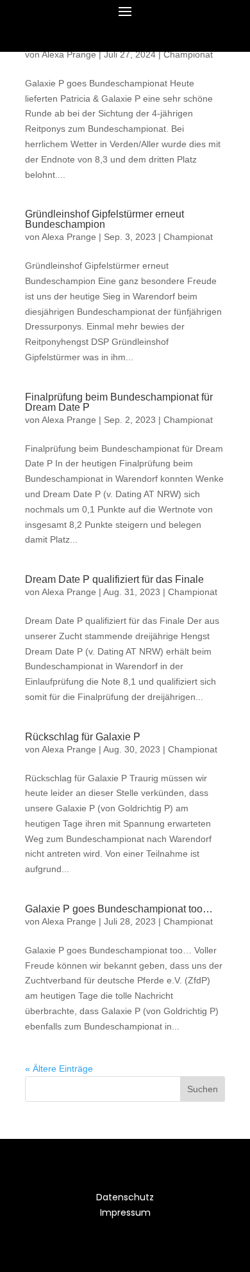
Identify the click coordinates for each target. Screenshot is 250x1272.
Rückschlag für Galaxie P (82, 736)
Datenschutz (125, 1197)
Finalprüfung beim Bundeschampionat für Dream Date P (119, 402)
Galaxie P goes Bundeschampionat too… (119, 908)
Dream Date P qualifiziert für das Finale (114, 579)
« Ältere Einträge (59, 1068)
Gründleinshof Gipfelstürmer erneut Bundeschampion (104, 219)
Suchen (202, 1089)
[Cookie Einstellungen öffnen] (23, 1256)
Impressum (125, 1212)
